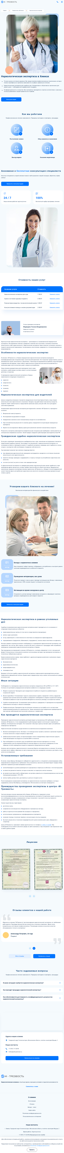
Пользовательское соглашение (32, 1116)
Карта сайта (32, 1110)
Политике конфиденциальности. (40, 1145)
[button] (30, 896)
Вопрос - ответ (32, 1107)
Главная (4, 10)
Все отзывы (20, 956)
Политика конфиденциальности (32, 1113)
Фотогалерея (32, 1101)
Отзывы (32, 1104)
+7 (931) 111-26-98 (46, 825)
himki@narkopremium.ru (15, 1052)
